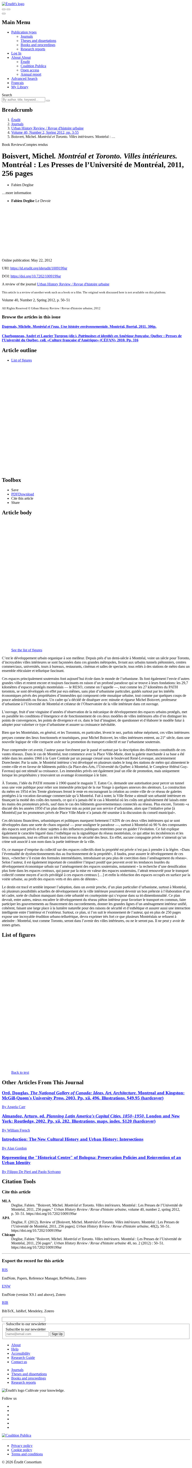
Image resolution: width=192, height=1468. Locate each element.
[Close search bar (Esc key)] (8, 9)
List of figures (21, 360)
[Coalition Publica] (16, 1435)
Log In (16, 53)
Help (14, 1349)
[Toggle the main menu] (4, 13)
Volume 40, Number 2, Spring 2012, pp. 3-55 (45, 132)
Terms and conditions (27, 1454)
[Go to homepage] (13, 4)
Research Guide (23, 1358)
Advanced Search (24, 79)
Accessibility (20, 1353)
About (26, 57)
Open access (30, 70)
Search (7, 95)
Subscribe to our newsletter (26, 1329)
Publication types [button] (24, 32)
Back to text (20, 1072)
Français (17, 83)
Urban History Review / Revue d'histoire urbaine (47, 128)
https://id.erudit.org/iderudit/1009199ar (38, 268)
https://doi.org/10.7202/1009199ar (36, 276)
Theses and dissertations (38, 41)
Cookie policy (21, 1450)
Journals (27, 36)
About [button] (16, 57)
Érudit (25, 62)
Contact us (19, 1362)
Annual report (31, 74)
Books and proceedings (38, 45)
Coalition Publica (33, 66)
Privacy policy (22, 1446)
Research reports (33, 49)
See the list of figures (26, 650)
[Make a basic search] (4, 9)
